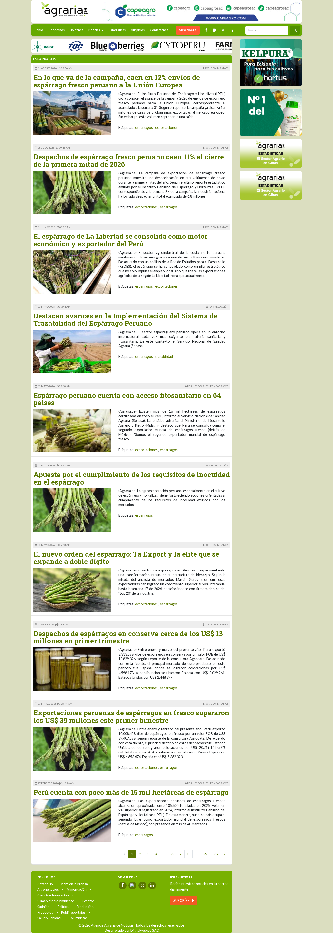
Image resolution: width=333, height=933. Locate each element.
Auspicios (138, 30)
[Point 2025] (271, 112)
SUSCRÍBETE (183, 900)
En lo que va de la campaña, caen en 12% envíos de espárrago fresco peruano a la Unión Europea (116, 81)
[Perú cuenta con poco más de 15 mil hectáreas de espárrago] (72, 820)
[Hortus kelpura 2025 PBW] (271, 62)
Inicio (41, 30)
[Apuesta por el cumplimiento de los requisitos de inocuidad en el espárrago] (72, 510)
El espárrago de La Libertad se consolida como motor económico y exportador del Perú (120, 240)
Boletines (76, 30)
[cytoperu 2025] (163, 45)
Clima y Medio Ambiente (55, 901)
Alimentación (77, 889)
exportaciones (166, 127)
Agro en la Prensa (74, 884)
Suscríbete (187, 30)
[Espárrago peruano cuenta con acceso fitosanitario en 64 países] (72, 430)
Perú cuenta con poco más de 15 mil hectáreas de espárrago (131, 792)
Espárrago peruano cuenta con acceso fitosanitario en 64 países (127, 399)
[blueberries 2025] (103, 45)
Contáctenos (159, 30)
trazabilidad (164, 356)
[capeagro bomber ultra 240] (201, 11)
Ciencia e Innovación (53, 895)
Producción (85, 906)
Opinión (43, 906)
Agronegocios (48, 889)
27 (206, 854)
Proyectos (45, 912)
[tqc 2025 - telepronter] (61, 45)
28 (216, 854)
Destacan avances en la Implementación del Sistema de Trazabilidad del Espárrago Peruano (125, 319)
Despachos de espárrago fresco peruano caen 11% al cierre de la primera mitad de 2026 (128, 160)
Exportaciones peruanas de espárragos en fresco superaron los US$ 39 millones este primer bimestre (131, 716)
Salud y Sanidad (49, 918)
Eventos (88, 901)
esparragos (144, 127)
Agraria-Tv (45, 884)
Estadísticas (117, 30)
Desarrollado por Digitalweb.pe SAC (132, 930)
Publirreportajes (73, 912)
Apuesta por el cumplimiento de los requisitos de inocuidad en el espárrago (131, 478)
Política (63, 906)
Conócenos (57, 30)
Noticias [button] (94, 30)
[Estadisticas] (271, 153)
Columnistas (78, 918)
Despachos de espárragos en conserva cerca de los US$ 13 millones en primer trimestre (128, 637)
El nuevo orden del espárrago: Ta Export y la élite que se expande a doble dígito (126, 558)
